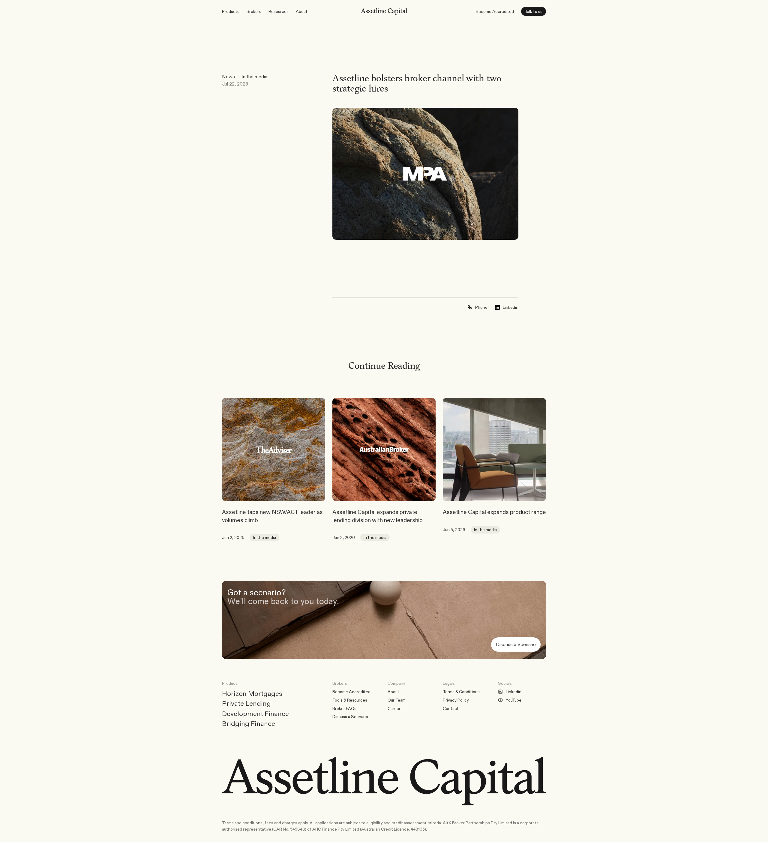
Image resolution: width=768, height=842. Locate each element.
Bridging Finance (248, 723)
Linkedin (513, 691)
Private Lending (246, 703)
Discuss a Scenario (350, 716)
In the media (254, 77)
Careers (395, 708)
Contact (451, 708)
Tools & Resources (349, 700)
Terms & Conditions (461, 691)
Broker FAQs (344, 708)
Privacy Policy (456, 700)
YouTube (513, 700)
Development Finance (255, 713)
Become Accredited (495, 11)
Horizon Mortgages (252, 693)
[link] (273, 449)
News (228, 77)
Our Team (397, 700)
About (393, 691)
